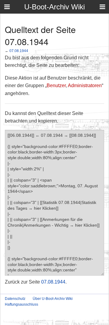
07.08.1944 (18, 51)
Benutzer (56, 85)
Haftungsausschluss (21, 304)
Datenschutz (15, 299)
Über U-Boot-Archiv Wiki (53, 299)
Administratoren (85, 85)
